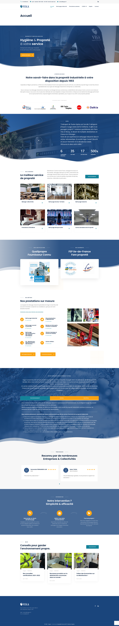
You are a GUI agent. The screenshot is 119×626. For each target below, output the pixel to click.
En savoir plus (28, 320)
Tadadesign (54, 624)
